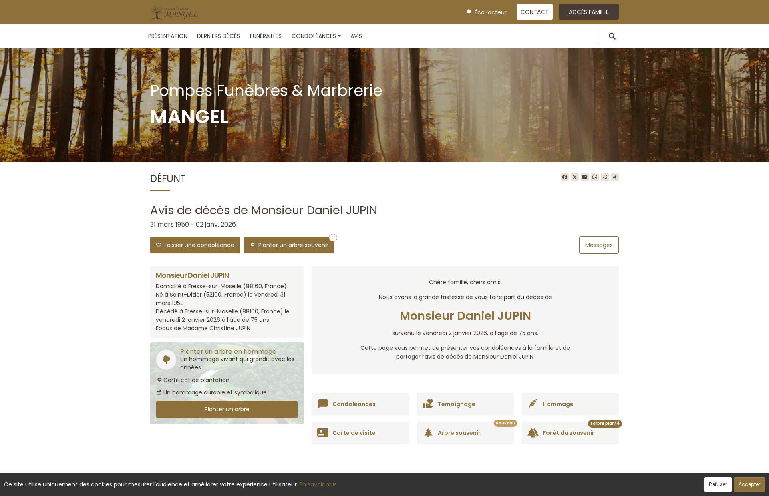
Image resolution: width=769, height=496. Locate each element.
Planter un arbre (227, 409)
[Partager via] (615, 177)
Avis (356, 36)
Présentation (167, 36)
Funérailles (266, 36)
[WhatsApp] (595, 177)
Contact (535, 12)
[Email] (585, 177)
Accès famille (589, 12)
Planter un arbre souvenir (294, 243)
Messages (599, 245)
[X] (575, 177)
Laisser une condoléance (197, 245)
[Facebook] (565, 177)
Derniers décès (218, 36)
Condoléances (314, 36)
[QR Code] (605, 177)
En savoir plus (318, 484)
